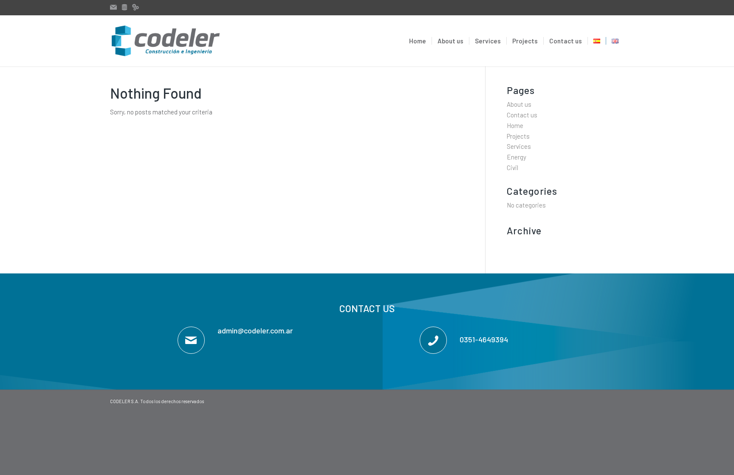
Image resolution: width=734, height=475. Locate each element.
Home (515, 125)
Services (519, 146)
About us (519, 104)
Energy (516, 157)
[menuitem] (418, 40)
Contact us (522, 115)
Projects (518, 136)
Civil (512, 167)
